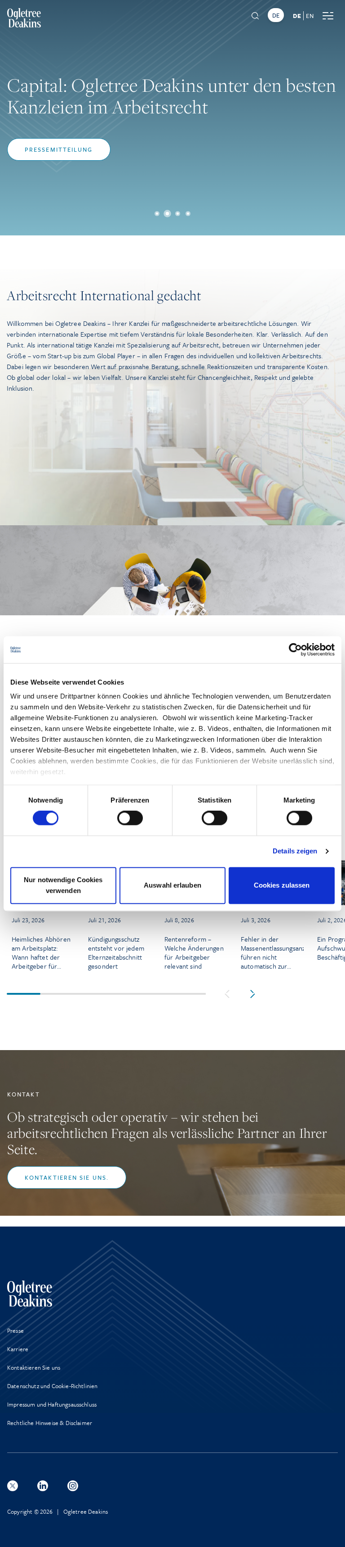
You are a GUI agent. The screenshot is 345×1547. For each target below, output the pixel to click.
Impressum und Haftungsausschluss (52, 1404)
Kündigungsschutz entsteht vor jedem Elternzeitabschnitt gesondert (116, 952)
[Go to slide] (157, 213)
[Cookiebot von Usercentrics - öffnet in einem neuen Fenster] (295, 649)
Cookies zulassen (282, 885)
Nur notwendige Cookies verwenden (63, 885)
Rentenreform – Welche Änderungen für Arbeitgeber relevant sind (194, 952)
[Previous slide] (227, 994)
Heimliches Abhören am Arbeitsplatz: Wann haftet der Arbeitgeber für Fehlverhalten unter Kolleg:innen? (41, 952)
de (297, 15)
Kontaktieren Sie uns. (67, 1177)
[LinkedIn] (42, 1485)
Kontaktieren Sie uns (33, 1367)
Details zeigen (295, 851)
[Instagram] (72, 1485)
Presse (15, 1330)
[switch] (130, 818)
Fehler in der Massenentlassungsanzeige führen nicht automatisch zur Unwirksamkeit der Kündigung (272, 952)
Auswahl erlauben (172, 885)
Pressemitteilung (59, 149)
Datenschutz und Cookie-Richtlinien (52, 1385)
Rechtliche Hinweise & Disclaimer (49, 1422)
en (309, 15)
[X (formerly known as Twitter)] (12, 1485)
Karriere (17, 1348)
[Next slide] (252, 994)
